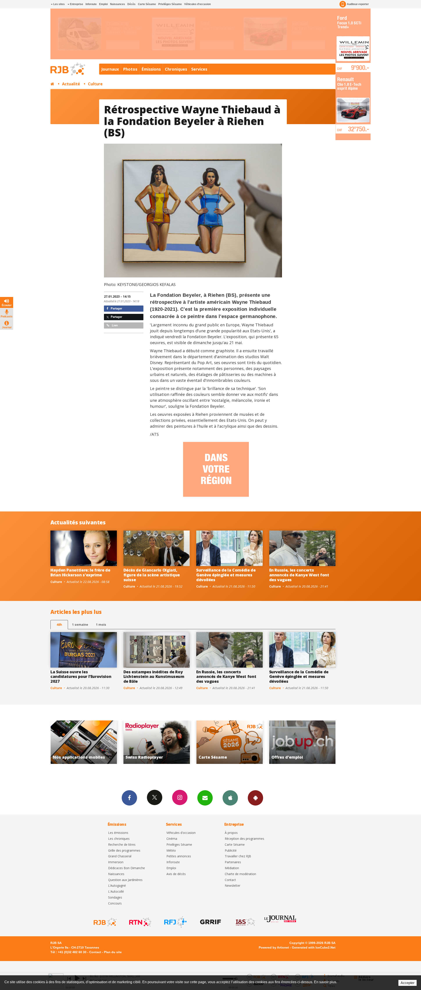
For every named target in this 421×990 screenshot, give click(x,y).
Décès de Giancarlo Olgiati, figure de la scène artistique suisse (151, 574)
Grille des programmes (124, 850)
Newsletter (232, 886)
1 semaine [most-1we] (80, 624)
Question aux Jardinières (125, 880)
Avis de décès (176, 874)
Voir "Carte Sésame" (156, 742)
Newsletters (205, 798)
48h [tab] (59, 624)
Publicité (231, 850)
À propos (231, 833)
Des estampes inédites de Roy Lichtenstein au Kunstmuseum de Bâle (153, 676)
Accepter (407, 983)
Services (199, 69)
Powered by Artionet (274, 947)
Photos (130, 69)
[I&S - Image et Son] (245, 922)
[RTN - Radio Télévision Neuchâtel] (140, 922)
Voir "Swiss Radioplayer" (83, 742)
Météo (171, 850)
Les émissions (118, 833)
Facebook (129, 798)
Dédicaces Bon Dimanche (126, 868)
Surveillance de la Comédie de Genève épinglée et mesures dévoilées (226, 574)
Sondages (115, 897)
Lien (114, 325)
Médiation (232, 868)
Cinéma (171, 839)
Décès (131, 4)
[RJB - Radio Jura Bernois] (105, 922)
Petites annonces (178, 856)
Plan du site (113, 952)
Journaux (110, 69)
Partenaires (233, 862)
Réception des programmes (244, 839)
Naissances (117, 4)
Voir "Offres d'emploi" (229, 742)
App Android (255, 798)
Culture (95, 83)
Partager (116, 308)
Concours (115, 903)
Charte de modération (240, 874)
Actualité (71, 83)
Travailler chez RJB (238, 856)
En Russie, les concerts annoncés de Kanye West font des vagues (299, 574)
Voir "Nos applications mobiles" (302, 742)
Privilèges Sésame (170, 4)
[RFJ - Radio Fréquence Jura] (175, 922)
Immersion (115, 862)
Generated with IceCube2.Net (313, 947)
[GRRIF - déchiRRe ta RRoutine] (210, 922)
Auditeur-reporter (358, 4)
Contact (230, 880)
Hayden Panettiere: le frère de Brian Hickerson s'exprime (80, 572)
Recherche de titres (122, 845)
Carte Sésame (147, 4)
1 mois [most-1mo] (101, 624)
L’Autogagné (117, 886)
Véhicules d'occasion (197, 4)
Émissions (151, 69)
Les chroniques (119, 839)
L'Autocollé (116, 892)
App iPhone (230, 798)
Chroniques (176, 69)
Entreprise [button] (76, 4)
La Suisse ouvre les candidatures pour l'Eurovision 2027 (80, 676)
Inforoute (91, 4)
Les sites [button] (59, 4)
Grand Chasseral (119, 856)
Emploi (103, 4)
